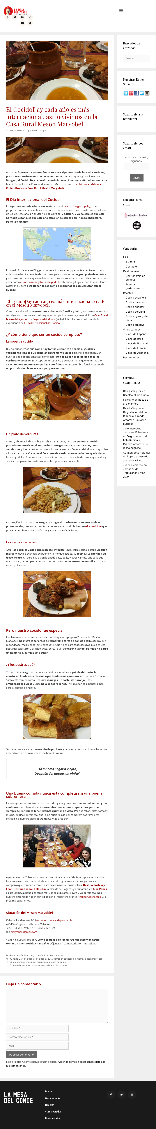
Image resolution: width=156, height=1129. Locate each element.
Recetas (128, 293)
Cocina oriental (135, 306)
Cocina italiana (135, 302)
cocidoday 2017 (44, 958)
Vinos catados (132, 329)
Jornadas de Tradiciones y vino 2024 (134, 472)
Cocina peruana (135, 311)
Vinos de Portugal (137, 343)
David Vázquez (132, 391)
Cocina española (136, 297)
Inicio (126, 257)
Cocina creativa (135, 324)
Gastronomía (16, 955)
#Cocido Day (16, 958)
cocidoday (29, 958)
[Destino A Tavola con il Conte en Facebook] (137, 94)
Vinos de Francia (136, 348)
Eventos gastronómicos (36, 955)
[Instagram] (30, 17)
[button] (121, 10)
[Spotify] (30, 23)
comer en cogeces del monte (68, 958)
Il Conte (130, 261)
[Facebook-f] (7, 17)
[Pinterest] (22, 17)
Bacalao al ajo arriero (136, 395)
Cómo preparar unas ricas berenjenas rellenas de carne (37, 962)
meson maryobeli (93, 958)
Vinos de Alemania (137, 352)
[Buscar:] (136, 58)
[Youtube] (22, 23)
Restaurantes (56, 955)
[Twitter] (15, 17)
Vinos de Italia (134, 338)
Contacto (131, 266)
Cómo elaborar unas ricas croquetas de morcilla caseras (38, 965)
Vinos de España (136, 334)
